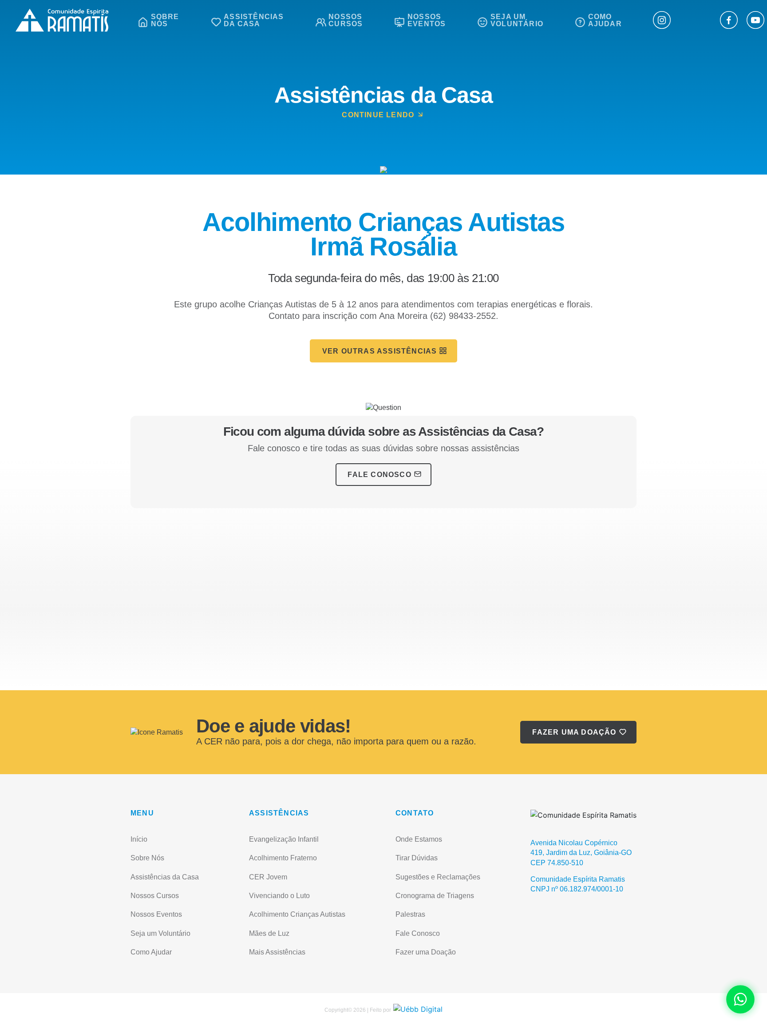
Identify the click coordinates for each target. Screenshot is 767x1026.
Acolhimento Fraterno (283, 858)
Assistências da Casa (164, 877)
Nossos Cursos (154, 895)
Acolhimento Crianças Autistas (297, 914)
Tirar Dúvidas (416, 858)
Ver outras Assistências (379, 351)
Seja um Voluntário (160, 933)
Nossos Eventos (156, 914)
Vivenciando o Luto (279, 895)
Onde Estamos (418, 839)
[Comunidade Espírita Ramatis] (60, 20)
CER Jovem (268, 877)
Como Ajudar (151, 952)
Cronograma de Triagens (434, 895)
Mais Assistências (277, 952)
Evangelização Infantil (284, 839)
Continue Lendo (378, 115)
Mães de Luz (269, 933)
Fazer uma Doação (574, 732)
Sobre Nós (147, 858)
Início (138, 839)
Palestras (410, 914)
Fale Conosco (379, 474)
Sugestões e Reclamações (437, 877)
